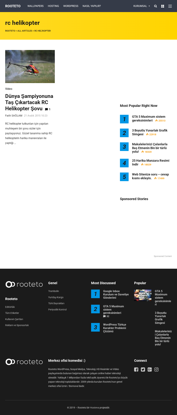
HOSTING (53, 6)
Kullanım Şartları (14, 319)
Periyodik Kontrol (57, 309)
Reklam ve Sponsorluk (17, 325)
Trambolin (53, 291)
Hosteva (94, 407)
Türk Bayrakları (56, 303)
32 (107, 316)
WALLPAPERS (35, 6)
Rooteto (13, 6)
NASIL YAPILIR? (92, 6)
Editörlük (10, 307)
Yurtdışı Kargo (55, 297)
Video (8, 88)
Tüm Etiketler (12, 313)
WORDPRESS (70, 6)
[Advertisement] (146, 71)
